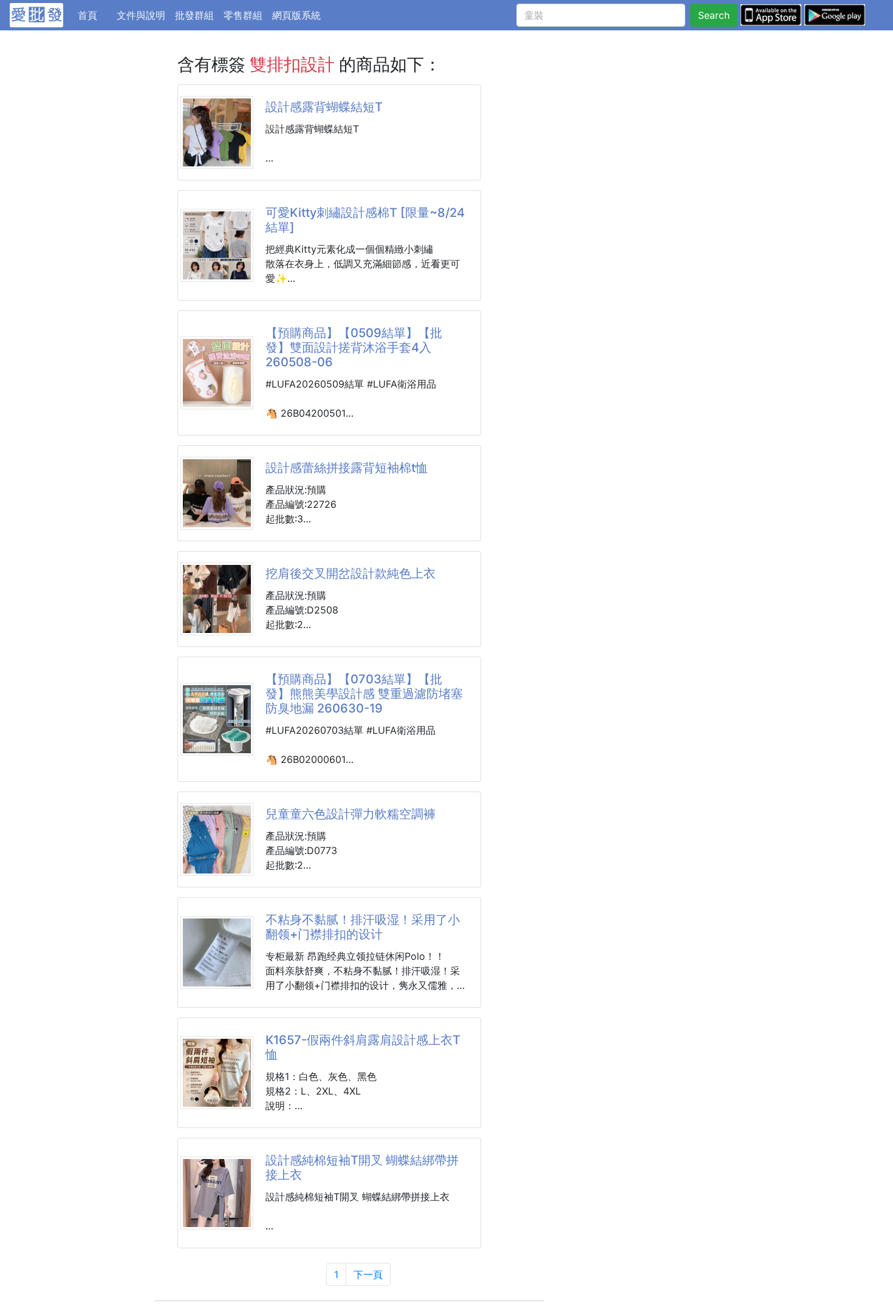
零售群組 (243, 15)
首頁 (95, 15)
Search (714, 15)
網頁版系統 (296, 15)
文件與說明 (141, 15)
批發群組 (194, 15)
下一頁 (368, 1274)
